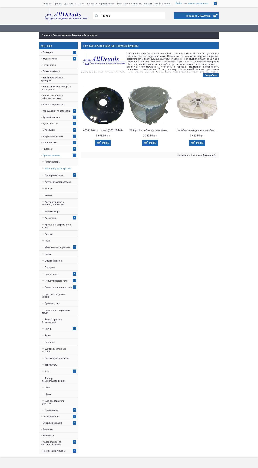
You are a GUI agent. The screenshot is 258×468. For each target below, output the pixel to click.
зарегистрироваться (198, 3)
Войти (179, 3)
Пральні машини (61, 35)
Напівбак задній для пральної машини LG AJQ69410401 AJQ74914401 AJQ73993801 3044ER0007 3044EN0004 (198, 130)
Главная (46, 35)
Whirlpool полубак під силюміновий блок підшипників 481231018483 (151, 130)
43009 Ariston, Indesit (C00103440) (103, 130)
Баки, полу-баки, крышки (85, 35)
